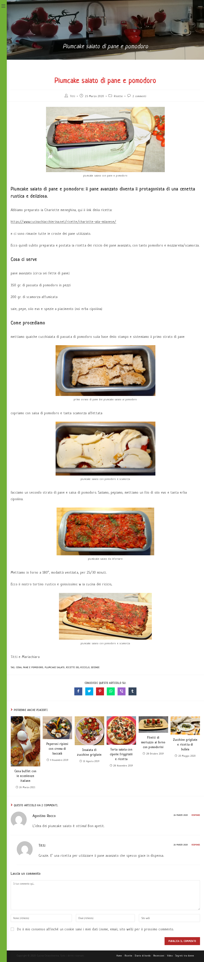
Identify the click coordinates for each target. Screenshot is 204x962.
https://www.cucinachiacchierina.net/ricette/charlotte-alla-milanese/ (63, 221)
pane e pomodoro (33, 667)
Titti (72, 96)
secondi (95, 667)
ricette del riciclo (78, 667)
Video (170, 955)
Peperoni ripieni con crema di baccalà (57, 748)
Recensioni (159, 955)
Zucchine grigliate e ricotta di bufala (185, 744)
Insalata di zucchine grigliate (89, 752)
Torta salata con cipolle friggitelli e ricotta (121, 754)
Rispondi (196, 815)
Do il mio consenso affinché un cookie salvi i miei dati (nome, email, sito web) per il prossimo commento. (95, 929)
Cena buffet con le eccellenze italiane (25, 776)
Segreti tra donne (184, 955)
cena (19, 667)
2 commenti (139, 96)
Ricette (118, 96)
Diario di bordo (143, 955)
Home (119, 955)
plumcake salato (55, 667)
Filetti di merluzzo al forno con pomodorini (153, 742)
